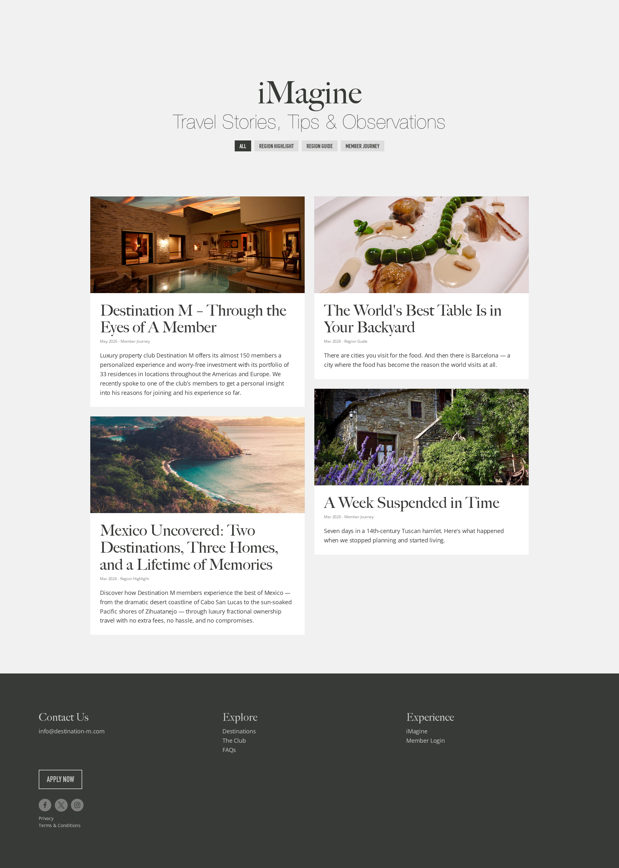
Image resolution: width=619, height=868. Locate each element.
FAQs (229, 750)
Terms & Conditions (59, 825)
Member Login (425, 740)
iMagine (416, 731)
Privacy (46, 818)
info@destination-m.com (72, 731)
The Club (234, 740)
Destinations (239, 731)
